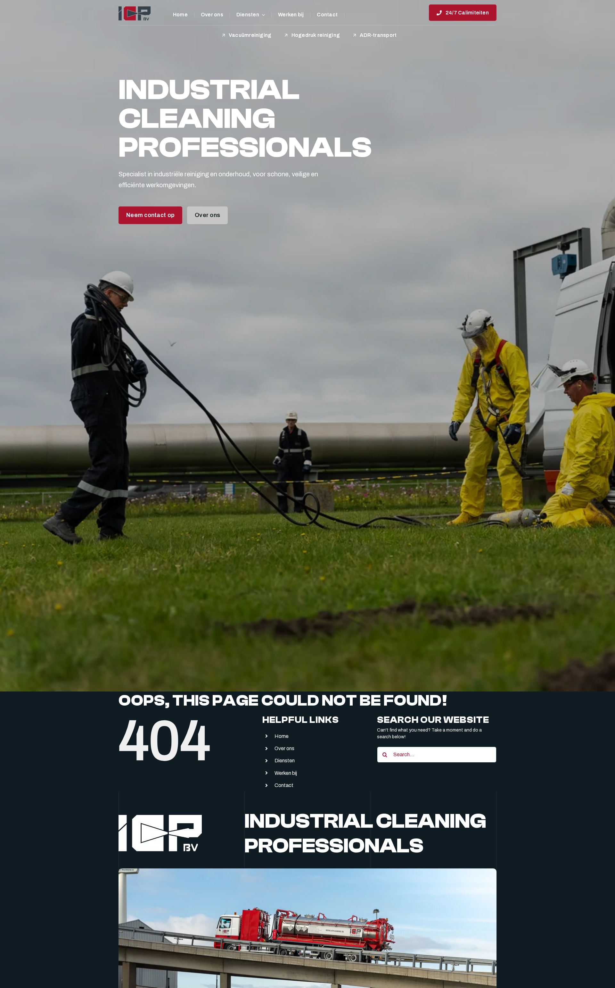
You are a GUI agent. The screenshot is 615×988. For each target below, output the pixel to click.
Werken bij (286, 773)
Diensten (285, 761)
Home (282, 736)
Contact (284, 785)
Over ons (284, 748)
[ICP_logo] (135, 8)
